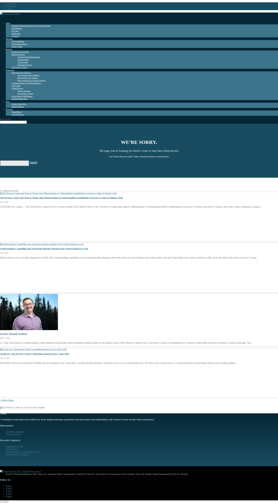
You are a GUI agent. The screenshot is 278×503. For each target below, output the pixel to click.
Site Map (148, 474)
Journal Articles (22, 62)
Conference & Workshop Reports (28, 57)
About (8, 23)
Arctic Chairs (16, 86)
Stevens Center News (19, 104)
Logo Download (13, 434)
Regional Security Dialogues (21, 73)
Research (9, 49)
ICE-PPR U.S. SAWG (19, 68)
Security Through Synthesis (13, 334)
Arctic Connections (24, 91)
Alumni (9, 9)
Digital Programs (17, 88)
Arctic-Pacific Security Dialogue (28, 75)
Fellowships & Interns (19, 44)
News (8, 102)
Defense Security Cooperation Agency (23, 451)
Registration (11, 3)
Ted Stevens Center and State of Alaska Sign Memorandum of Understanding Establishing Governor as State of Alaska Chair (61, 198)
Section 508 (140, 474)
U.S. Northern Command (17, 454)
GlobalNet (10, 6)
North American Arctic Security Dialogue (31, 81)
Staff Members (17, 28)
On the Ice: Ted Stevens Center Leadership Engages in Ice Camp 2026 (34, 354)
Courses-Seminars (18, 41)
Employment (16, 34)
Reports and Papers (18, 55)
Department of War (14, 446)
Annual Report (17, 112)
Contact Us (15, 36)
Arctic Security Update (25, 94)
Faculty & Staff (17, 47)
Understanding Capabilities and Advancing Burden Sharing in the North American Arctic (44, 248)
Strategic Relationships (19, 99)
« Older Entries (7, 400)
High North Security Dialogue (27, 78)
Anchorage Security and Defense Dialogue (26, 83)
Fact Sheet (15, 31)
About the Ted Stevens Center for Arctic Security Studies (31, 26)
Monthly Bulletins (18, 107)
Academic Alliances (15, 431)
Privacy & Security (128, 474)
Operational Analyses (24, 65)
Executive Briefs (23, 60)
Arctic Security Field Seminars (22, 96)
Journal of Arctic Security (20, 52)
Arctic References (18, 115)
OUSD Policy (12, 449)
